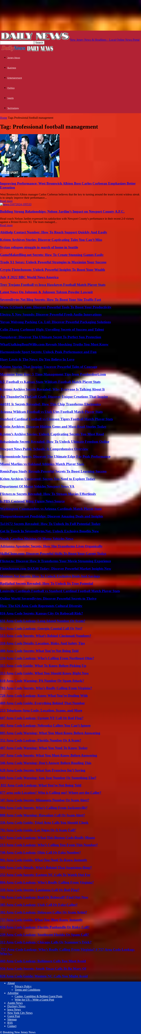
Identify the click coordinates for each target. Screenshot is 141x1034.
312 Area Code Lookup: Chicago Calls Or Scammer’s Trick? (46, 942)
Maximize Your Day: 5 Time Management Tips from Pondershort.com (53, 374)
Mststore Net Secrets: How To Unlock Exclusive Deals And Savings (50, 576)
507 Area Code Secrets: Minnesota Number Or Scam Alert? (44, 800)
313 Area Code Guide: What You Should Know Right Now (44, 673)
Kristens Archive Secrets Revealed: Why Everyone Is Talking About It (52, 389)
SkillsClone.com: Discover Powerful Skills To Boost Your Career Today (53, 553)
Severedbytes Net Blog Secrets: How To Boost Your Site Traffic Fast (50, 299)
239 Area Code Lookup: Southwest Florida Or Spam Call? (44, 935)
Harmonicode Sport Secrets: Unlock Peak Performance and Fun (48, 352)
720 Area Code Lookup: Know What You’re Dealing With (44, 695)
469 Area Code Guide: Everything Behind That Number (42, 703)
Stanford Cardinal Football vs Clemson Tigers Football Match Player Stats (56, 419)
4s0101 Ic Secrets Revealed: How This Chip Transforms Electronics (50, 404)
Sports (10, 98)
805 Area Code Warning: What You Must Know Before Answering (50, 733)
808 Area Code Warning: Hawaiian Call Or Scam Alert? (42, 815)
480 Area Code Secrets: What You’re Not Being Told (39, 651)
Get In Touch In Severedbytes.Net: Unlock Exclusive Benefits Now (49, 531)
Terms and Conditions (27, 989)
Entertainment (14, 78)
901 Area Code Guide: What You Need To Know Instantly (43, 860)
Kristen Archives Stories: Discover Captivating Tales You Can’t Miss (51, 240)
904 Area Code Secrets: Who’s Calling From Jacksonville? (44, 808)
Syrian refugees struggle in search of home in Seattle (39, 247)
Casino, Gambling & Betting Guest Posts (38, 996)
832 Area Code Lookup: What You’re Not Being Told (40, 785)
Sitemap (12, 1019)
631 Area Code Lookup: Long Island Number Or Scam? (42, 621)
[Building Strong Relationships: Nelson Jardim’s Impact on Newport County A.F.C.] (15, 204)
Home (3, 117)
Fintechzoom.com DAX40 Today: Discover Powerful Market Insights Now (55, 568)
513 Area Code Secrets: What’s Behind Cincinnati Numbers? (45, 636)
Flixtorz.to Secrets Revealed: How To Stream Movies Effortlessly (48, 494)
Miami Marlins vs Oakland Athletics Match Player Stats (42, 464)
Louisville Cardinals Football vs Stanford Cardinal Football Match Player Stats (60, 591)
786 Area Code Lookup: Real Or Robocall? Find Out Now (44, 897)
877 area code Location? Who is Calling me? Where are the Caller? (50, 793)
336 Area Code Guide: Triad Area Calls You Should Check (44, 822)
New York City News (19, 1012)
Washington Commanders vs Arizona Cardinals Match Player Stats (51, 509)
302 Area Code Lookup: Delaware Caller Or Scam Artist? (43, 912)
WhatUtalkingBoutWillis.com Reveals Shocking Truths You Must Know (54, 344)
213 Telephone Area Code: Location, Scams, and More (41, 710)
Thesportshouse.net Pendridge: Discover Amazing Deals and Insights (51, 516)
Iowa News (14, 1009)
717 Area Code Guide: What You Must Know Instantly (41, 920)
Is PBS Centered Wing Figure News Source (32, 501)
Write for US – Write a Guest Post (34, 999)
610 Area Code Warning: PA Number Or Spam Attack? (42, 681)
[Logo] (13, 50)
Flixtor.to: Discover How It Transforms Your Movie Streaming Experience (55, 561)
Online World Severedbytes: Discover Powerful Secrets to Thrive (48, 598)
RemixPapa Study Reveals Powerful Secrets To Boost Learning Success (53, 471)
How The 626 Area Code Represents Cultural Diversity (41, 606)
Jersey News (13, 57)
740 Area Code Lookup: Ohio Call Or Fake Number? (40, 852)
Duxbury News (16, 1006)
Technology (13, 108)
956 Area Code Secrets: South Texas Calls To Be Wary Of (43, 969)
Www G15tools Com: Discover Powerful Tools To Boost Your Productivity (55, 307)
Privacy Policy (23, 986)
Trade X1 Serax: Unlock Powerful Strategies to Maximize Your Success (53, 262)
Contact (11, 1026)
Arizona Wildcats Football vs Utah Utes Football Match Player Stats (51, 412)
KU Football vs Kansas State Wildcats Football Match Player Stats (50, 382)
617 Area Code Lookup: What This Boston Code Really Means (47, 837)
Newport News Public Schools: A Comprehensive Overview (44, 449)
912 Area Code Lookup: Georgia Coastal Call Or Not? (41, 628)
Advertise (13, 993)
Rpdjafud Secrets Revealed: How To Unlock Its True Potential (46, 583)
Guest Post (13, 1016)
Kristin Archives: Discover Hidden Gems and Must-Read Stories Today (53, 426)
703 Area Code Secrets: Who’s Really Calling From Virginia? (46, 688)
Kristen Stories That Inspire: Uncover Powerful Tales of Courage (48, 367)
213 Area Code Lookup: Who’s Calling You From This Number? (49, 845)
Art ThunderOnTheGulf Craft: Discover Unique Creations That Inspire (54, 397)
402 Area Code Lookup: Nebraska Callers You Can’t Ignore (45, 725)
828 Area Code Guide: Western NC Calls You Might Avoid (44, 976)
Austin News (15, 1002)
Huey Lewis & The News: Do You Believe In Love (37, 359)
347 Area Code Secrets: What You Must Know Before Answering (48, 755)
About (11, 983)
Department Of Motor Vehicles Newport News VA (37, 486)
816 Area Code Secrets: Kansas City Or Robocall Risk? (41, 613)
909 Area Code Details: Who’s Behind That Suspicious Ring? (46, 867)
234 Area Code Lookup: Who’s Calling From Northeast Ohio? (47, 658)
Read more (6, 201)
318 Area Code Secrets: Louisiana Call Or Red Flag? (39, 890)
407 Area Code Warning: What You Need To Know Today (44, 748)
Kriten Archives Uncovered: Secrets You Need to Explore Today (47, 479)
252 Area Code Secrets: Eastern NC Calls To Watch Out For (45, 875)
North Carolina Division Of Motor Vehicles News (36, 539)
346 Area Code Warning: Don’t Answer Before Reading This (45, 763)
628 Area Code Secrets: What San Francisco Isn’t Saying (42, 770)
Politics (11, 88)
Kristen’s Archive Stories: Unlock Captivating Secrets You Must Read (52, 434)
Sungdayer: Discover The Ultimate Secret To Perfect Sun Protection (50, 337)
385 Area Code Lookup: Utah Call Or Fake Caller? (39, 905)
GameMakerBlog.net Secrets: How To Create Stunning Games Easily (52, 255)
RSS (10, 1022)
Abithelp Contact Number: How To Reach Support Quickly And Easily (53, 232)
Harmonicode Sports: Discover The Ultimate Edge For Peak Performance (55, 456)
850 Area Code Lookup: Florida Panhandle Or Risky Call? (45, 927)
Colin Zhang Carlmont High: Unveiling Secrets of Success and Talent (52, 329)
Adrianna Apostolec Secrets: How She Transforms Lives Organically (51, 546)
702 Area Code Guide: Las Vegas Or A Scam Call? (38, 830)
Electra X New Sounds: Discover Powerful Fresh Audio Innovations (51, 314)
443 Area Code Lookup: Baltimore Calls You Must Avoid (43, 961)
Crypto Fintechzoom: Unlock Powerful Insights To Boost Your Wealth (52, 270)
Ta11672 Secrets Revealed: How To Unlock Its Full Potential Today (50, 524)
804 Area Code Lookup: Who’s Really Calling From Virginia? (47, 882)
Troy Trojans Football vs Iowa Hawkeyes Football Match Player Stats (52, 285)
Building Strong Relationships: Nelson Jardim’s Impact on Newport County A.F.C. (62, 211)
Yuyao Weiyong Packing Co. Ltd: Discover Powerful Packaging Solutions (55, 322)
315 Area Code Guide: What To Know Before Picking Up (43, 666)
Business (11, 67)
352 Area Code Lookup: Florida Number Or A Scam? (40, 740)
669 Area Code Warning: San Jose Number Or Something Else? (48, 778)
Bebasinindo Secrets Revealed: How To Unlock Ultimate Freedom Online (54, 442)
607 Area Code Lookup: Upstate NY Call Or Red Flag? (42, 718)
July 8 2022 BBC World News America (29, 277)
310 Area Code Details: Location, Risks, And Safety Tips (42, 643)
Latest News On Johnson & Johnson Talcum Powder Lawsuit (46, 292)
